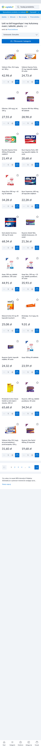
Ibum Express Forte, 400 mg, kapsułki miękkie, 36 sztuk (30, 152)
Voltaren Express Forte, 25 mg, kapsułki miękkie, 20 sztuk (30, 69)
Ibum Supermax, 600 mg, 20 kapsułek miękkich (30, 192)
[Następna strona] (36, 467)
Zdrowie (12, 17)
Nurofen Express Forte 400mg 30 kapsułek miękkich (9, 152)
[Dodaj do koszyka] (17, 82)
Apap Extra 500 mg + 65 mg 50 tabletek (10, 192)
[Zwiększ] (12, 82)
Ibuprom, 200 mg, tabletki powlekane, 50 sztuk (30, 400)
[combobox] (27, 7)
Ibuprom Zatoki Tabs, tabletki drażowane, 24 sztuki (29, 235)
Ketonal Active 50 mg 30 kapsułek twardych (10, 317)
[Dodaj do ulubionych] (17, 51)
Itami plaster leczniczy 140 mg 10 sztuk (9, 234)
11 (29, 467)
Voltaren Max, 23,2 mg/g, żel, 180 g (10, 68)
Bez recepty (23, 17)
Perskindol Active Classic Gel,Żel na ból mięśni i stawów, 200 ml (10, 401)
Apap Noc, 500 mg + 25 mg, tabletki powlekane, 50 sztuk (30, 276)
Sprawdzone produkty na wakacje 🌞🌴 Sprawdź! (19, 12)
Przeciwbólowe (35, 17)
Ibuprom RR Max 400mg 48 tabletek (30, 109)
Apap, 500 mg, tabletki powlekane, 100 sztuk (9, 275)
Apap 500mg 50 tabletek (30, 357)
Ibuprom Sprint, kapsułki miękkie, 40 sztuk (10, 358)
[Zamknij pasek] (38, 12)
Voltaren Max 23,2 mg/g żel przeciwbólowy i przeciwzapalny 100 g (10, 442)
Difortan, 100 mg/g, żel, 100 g (10, 109)
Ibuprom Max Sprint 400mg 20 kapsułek (28, 441)
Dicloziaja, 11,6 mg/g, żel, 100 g (30, 317)
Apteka (4, 17)
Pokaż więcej (6, 484)
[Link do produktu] (11, 66)
